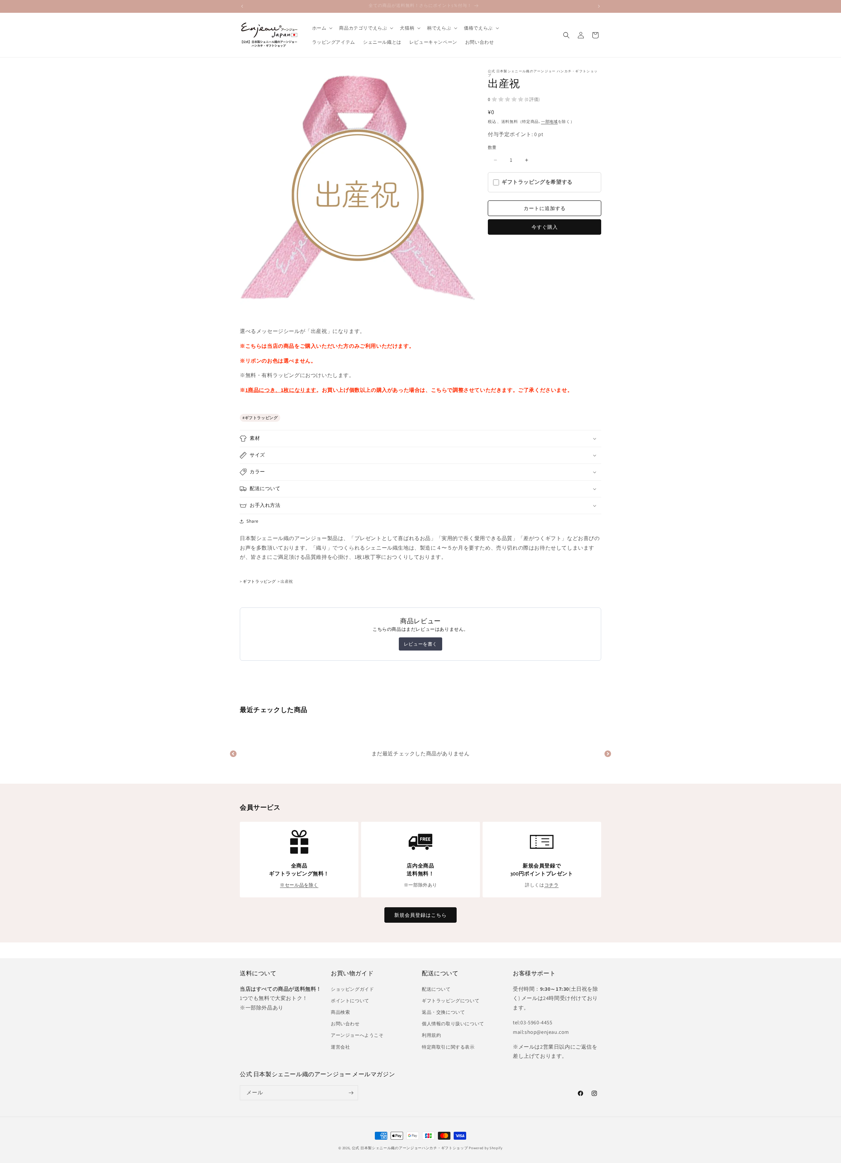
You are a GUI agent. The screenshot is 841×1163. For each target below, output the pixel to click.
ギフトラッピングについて (450, 1001)
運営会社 (340, 1047)
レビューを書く (420, 644)
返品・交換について (443, 1012)
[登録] (351, 1092)
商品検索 (340, 1012)
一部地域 (549, 121)
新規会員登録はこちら (420, 915)
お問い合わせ (345, 1024)
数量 (492, 147)
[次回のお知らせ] (599, 6)
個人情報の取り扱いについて (453, 1024)
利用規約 (431, 1035)
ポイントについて (350, 1001)
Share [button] (252, 521)
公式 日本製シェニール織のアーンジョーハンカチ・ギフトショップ (410, 1148)
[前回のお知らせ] (242, 6)
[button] (321, 28)
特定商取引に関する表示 (448, 1047)
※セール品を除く (299, 885)
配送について (436, 989)
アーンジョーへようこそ (357, 1035)
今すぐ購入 (545, 227)
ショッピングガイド (352, 989)
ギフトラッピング (261, 417)
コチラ (551, 885)
